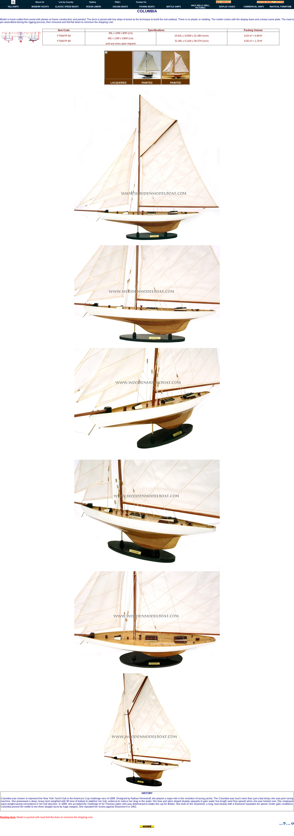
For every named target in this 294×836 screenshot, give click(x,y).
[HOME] (13, 3)
